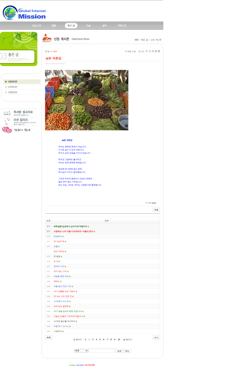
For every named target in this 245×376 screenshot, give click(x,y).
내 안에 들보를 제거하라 (64, 321)
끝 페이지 (127, 339)
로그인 (141, 51)
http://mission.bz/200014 (55, 63)
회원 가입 (131, 51)
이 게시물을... (152, 203)
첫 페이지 (77, 339)
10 (119, 339)
